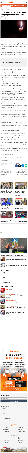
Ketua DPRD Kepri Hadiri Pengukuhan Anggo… (15, 313)
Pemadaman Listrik (5, 160)
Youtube (21, 440)
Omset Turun (20, 157)
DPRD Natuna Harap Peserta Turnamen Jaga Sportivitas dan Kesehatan (21, 220)
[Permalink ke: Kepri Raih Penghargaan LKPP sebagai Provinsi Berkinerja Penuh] (14, 245)
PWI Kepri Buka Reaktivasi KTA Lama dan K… (16, 265)
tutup (2, 448)
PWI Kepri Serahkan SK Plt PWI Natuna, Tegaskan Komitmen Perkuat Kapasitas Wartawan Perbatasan (21, 192)
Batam (4, 277)
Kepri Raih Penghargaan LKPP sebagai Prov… (12, 255)
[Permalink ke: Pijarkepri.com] (2, 17)
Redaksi (7, 431)
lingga (4, 279)
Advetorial (8, 294)
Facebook (8, 438)
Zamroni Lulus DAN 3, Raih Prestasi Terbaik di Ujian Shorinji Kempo (6, 220)
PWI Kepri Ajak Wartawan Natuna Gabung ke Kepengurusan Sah (6, 207)
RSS (21, 442)
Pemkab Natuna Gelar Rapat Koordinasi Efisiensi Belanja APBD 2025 (21, 207)
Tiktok (8, 442)
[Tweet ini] (19, 165)
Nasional (10, 264)
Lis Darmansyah (6, 282)
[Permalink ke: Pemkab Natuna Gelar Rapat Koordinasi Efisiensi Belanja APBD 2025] (21, 201)
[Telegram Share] (22, 165)
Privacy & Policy (7, 429)
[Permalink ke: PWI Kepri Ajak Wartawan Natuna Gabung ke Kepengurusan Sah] (7, 201)
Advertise (20, 427)
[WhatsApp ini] (26, 165)
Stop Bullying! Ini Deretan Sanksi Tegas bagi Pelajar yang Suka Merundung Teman (7, 192)
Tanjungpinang (6, 275)
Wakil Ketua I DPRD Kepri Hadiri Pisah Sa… (16, 302)
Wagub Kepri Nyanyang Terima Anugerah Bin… (16, 260)
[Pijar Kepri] (14, 2)
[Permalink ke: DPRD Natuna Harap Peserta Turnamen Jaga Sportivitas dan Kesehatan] (21, 214)
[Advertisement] (14, 331)
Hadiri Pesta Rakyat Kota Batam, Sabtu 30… (16, 291)
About (7, 427)
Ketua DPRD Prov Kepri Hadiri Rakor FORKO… (14, 296)
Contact (20, 429)
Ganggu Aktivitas (5, 157)
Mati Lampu (12, 157)
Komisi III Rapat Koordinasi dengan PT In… (16, 307)
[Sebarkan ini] (16, 165)
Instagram (8, 440)
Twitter (21, 438)
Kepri (2, 253)
